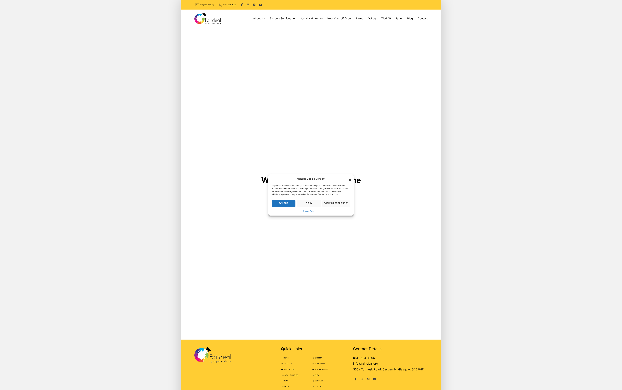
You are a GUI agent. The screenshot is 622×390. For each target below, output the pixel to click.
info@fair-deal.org (207, 5)
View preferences (336, 203)
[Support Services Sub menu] (294, 18)
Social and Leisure (311, 18)
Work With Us (389, 18)
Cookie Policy (309, 211)
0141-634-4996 (229, 5)
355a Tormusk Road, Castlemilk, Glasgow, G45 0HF (388, 369)
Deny (309, 203)
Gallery (372, 18)
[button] (348, 178)
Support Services (280, 18)
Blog (410, 18)
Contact (423, 18)
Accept (283, 203)
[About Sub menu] (263, 18)
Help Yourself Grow (339, 18)
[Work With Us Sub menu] (401, 18)
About (257, 18)
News (359, 18)
